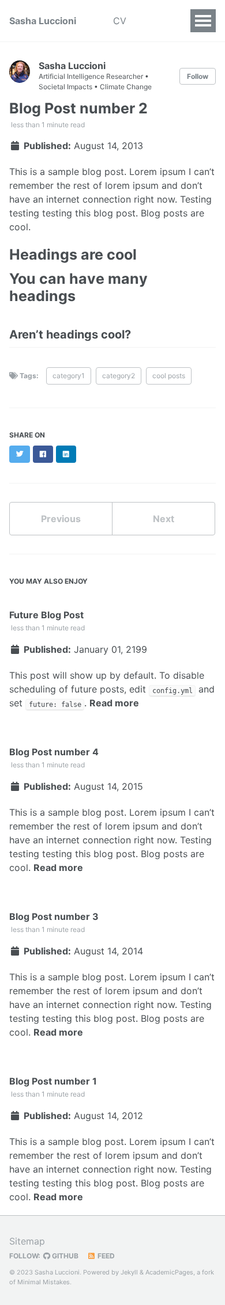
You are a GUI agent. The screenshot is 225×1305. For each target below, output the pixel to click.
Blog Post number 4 (54, 752)
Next (163, 518)
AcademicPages (169, 1272)
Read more (114, 703)
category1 (68, 375)
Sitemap (27, 1241)
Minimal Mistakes (43, 1282)
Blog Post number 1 (53, 1081)
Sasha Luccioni (42, 20)
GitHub (64, 1255)
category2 (118, 375)
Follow (197, 76)
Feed (105, 1255)
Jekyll (129, 1272)
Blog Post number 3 (54, 916)
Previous (61, 518)
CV (119, 20)
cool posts (168, 375)
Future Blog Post (46, 615)
